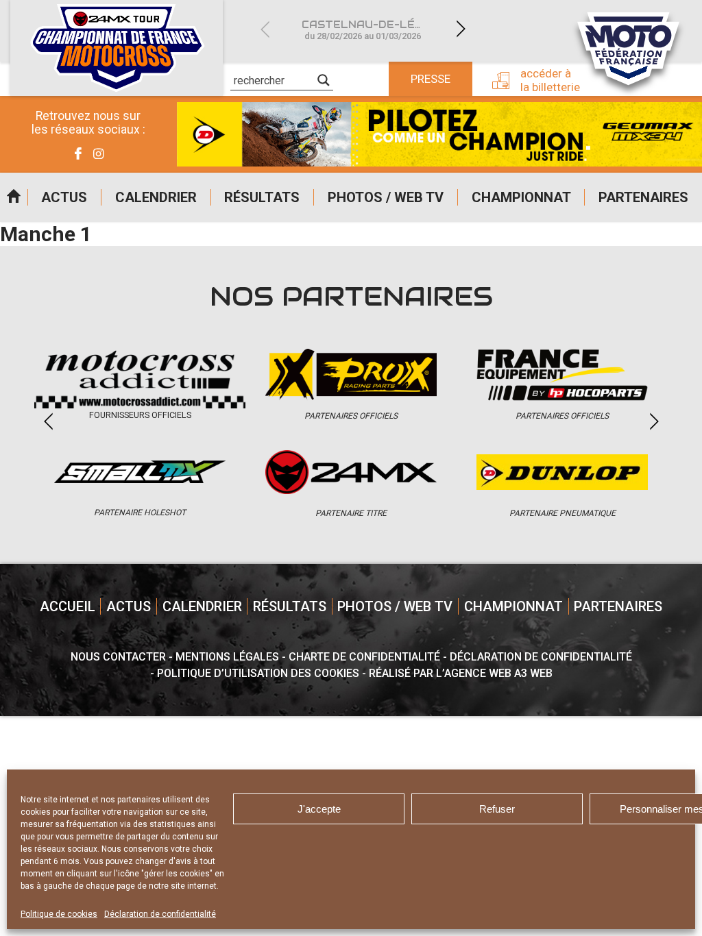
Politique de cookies (59, 914)
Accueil (13, 197)
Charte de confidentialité (364, 656)
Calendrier (156, 197)
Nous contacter (118, 656)
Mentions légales (227, 656)
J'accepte (319, 809)
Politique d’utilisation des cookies (258, 673)
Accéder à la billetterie (550, 80)
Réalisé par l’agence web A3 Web (461, 673)
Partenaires (643, 197)
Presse (430, 79)
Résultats (262, 197)
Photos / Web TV (386, 197)
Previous (264, 29)
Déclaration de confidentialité (160, 914)
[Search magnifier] (323, 80)
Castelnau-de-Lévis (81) (371, 30)
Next (460, 29)
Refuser (497, 809)
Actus (64, 197)
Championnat (521, 197)
